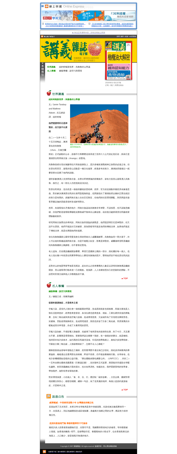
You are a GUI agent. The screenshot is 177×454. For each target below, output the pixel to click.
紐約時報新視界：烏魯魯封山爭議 (74, 67)
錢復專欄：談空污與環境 (70, 71)
